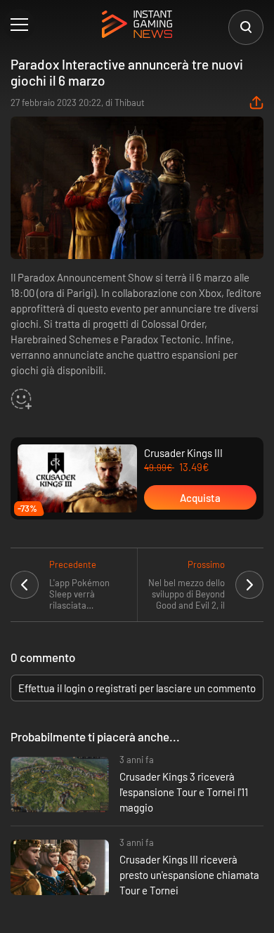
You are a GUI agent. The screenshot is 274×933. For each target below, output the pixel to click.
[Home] (137, 25)
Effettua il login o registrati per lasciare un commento (137, 688)
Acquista (200, 497)
